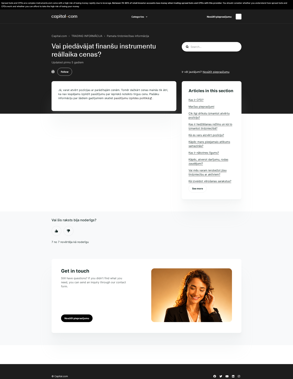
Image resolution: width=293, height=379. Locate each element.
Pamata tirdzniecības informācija (128, 36)
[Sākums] (64, 17)
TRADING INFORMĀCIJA (86, 36)
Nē (68, 231)
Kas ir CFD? (196, 99)
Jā (56, 231)
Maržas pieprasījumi (201, 106)
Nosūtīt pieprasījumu (219, 16)
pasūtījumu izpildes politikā (131, 98)
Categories (138, 16)
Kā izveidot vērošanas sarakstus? (210, 181)
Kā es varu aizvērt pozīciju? (206, 135)
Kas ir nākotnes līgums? (204, 152)
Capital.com (59, 36)
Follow (65, 71)
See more (197, 188)
